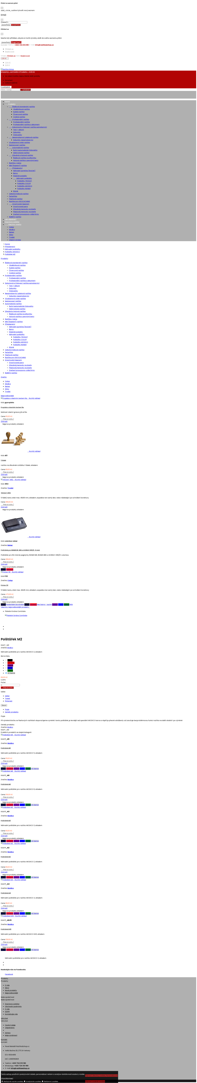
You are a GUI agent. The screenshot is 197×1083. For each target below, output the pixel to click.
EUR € (7, 65)
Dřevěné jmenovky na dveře (24, 209)
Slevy (7, 988)
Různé (15, 191)
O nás (7, 985)
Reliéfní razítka (15, 217)
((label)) (4, 22)
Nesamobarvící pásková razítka (23, 137)
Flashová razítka (15, 199)
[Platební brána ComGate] (16, 615)
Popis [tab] (7, 709)
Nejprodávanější (11, 993)
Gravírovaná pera (20, 206)
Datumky (17, 132)
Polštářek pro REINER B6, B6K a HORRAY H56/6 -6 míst (20, 550)
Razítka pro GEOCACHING (19, 201)
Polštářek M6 (6, 784)
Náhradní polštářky (22, 178)
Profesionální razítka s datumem (26, 124)
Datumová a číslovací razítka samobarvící (28, 127)
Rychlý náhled (34, 398)
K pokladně (6, 87)
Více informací (7, 1078)
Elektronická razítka (21, 153)
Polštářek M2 (6, 857)
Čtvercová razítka (20, 114)
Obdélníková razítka (21, 109)
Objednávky (10, 1028)
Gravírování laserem (19, 204)
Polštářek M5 (6, 748)
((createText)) (16, 25)
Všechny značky (13, 224)
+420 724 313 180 (22, 45)
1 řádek (3, 460)
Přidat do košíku (7, 419)
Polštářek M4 (6, 893)
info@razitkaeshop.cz (44, 45)
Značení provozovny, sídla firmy (26, 214)
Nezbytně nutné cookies (13, 1081)
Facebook (9, 974)
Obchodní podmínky (13, 1006)
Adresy (8, 1033)
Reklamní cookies (51, 1081)
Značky (4, 377)
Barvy (15, 173)
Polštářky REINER (24, 188)
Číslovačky (17, 135)
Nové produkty (11, 990)
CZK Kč (8, 62)
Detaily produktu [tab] (11, 712)
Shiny (11, 235)
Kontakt (4, 45)
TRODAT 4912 (6, 493)
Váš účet (4, 1018)
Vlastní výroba (15, 240)
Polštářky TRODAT (24, 181)
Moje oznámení (11, 1035)
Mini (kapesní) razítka (18, 165)
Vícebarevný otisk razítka (19, 142)
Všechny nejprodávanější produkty (15, 607)
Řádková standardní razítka (22, 106)
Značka (4, 647)
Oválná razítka (19, 117)
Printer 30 (4, 585)
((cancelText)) (6, 25)
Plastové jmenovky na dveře (24, 212)
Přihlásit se (9, 49)
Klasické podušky (20, 176)
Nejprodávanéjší (7, 396)
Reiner (11, 232)
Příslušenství (15, 168)
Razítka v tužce (15, 163)
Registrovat (9, 51)
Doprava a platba (12, 222)
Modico (12, 229)
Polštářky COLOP (24, 183)
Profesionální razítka (19, 119)
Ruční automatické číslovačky (25, 150)
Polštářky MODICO (24, 186)
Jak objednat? (10, 219)
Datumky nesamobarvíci (23, 140)
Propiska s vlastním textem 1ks (12, 407)
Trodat (12, 237)
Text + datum (18, 130)
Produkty (10, 104)
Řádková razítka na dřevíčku (24, 158)
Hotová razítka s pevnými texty (25, 160)
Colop (11, 227)
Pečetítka (13, 196)
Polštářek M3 (6, 821)
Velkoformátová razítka (18, 194)
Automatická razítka (19, 147)
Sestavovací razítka (17, 145)
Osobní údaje (10, 1025)
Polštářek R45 (6, 929)
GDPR (7, 1011)
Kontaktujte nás (11, 1014)
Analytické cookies (33, 1081)
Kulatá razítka (18, 112)
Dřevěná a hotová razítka (21, 155)
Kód (2, 645)
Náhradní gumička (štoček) (24, 171)
